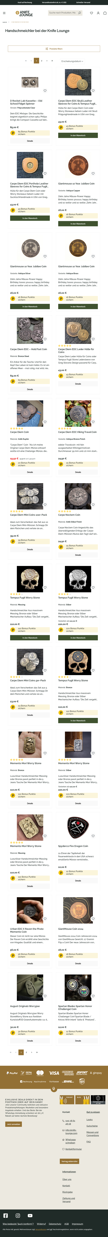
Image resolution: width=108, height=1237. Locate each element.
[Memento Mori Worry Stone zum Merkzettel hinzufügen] (45, 753)
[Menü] (4, 13)
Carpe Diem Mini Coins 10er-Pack (28, 514)
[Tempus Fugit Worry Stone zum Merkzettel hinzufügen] (45, 587)
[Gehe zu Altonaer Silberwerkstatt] (98, 1099)
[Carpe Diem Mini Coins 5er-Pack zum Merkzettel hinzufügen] (45, 670)
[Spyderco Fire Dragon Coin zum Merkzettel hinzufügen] (93, 836)
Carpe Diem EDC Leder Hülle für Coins (76, 350)
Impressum (77, 1224)
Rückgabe (67, 1192)
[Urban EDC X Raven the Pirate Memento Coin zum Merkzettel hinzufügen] (45, 918)
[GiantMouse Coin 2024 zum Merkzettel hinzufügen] (93, 918)
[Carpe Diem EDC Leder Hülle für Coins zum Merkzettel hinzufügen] (93, 339)
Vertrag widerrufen (69, 1161)
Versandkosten (40, 1229)
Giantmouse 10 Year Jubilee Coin (76, 183)
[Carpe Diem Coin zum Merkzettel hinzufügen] (45, 422)
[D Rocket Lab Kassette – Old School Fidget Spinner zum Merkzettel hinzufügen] (45, 90)
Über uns (66, 1179)
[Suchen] (79, 13)
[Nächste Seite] (47, 60)
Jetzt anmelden (13, 1124)
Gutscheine (92, 1126)
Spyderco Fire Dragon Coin (73, 846)
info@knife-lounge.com (70, 1132)
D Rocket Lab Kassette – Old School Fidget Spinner (26, 102)
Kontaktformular (70, 1149)
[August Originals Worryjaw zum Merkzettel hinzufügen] (45, 996)
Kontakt (66, 1185)
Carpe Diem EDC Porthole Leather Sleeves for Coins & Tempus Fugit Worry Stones (29, 185)
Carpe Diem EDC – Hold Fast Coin (28, 349)
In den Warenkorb (78, 135)
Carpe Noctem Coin (69, 514)
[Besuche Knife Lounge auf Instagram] (18, 1216)
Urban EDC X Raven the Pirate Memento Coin (27, 930)
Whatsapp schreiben (70, 1141)
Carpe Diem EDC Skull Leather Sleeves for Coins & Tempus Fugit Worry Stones (76, 102)
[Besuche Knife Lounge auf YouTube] (30, 1216)
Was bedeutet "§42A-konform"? (18, 1224)
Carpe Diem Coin (19, 432)
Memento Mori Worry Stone (25, 763)
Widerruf (41, 1224)
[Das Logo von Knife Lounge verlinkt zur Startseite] (24, 13)
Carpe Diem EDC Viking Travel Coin (77, 432)
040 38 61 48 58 (70, 1122)
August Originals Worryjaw (25, 1006)
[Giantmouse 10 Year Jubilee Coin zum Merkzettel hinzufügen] (93, 173)
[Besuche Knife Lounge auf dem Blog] (82, 1099)
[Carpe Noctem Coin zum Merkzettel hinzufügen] (93, 504)
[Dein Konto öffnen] (98, 13)
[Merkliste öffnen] (92, 13)
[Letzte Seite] (52, 60)
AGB (66, 1224)
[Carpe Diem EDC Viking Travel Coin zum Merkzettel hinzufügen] (93, 422)
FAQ (89, 1141)
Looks (90, 1119)
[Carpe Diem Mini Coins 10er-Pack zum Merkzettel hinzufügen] (45, 504)
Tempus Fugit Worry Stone (25, 597)
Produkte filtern (55, 48)
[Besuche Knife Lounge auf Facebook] (6, 1216)
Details (30, 140)
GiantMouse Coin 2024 (70, 928)
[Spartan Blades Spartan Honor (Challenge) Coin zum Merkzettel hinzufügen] (93, 996)
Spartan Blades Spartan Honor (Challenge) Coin (75, 1007)
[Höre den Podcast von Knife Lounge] (67, 1099)
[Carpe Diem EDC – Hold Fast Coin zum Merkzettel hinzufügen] (45, 339)
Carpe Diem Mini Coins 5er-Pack (28, 680)
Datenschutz (55, 1224)
